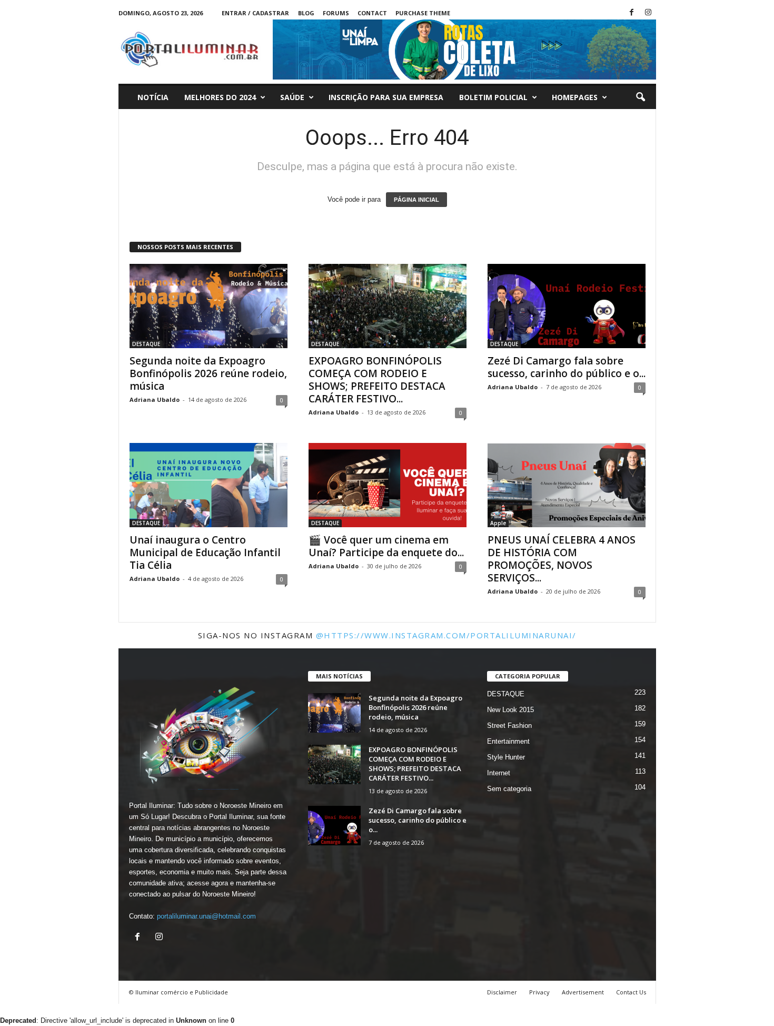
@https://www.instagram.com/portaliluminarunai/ (446, 635)
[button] (640, 97)
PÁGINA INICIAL (416, 199)
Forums (336, 13)
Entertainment (508, 741)
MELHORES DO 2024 (220, 97)
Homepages (575, 97)
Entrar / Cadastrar (255, 13)
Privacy (539, 992)
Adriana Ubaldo (155, 399)
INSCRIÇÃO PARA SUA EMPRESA (386, 97)
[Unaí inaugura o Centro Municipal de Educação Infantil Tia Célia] (208, 485)
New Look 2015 (510, 710)
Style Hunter (506, 757)
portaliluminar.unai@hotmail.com (206, 916)
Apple (498, 523)
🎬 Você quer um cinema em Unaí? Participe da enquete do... (386, 546)
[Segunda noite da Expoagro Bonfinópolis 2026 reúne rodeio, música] (208, 306)
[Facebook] (632, 13)
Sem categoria (509, 789)
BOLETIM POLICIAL (493, 97)
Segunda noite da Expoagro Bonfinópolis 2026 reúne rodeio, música (208, 373)
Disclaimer (502, 992)
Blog (306, 13)
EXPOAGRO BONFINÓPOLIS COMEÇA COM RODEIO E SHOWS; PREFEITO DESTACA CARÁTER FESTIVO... (377, 380)
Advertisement (583, 992)
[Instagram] (648, 13)
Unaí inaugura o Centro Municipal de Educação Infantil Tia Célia (205, 552)
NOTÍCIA (152, 97)
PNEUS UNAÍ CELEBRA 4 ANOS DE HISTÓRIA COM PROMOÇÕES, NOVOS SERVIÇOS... (562, 559)
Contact (372, 13)
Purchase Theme (422, 13)
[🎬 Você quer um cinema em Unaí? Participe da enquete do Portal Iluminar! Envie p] (388, 485)
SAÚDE (292, 97)
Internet (498, 773)
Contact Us (631, 992)
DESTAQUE (146, 344)
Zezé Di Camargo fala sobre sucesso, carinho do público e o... (567, 367)
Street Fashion (509, 725)
